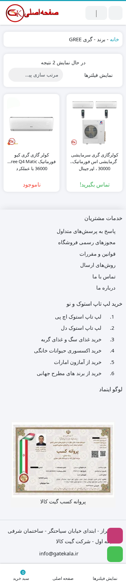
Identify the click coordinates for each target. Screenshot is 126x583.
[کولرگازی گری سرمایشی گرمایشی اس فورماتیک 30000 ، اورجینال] (94, 121)
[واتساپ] (115, 554)
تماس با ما (103, 276)
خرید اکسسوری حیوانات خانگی (68, 350)
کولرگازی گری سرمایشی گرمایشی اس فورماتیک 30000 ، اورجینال (94, 158)
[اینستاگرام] (115, 536)
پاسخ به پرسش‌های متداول (86, 230)
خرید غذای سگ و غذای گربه (71, 339)
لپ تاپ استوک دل (81, 327)
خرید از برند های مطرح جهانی (69, 373)
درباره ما (105, 287)
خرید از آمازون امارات (78, 361)
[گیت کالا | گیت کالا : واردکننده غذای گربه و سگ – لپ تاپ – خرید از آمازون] (31, 13)
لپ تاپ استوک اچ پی (78, 316)
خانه (114, 39)
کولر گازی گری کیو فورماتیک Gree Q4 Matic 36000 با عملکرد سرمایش (32, 158)
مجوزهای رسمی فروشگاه (86, 242)
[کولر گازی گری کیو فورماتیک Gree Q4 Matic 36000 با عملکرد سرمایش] (31, 121)
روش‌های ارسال (97, 264)
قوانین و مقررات (97, 253)
